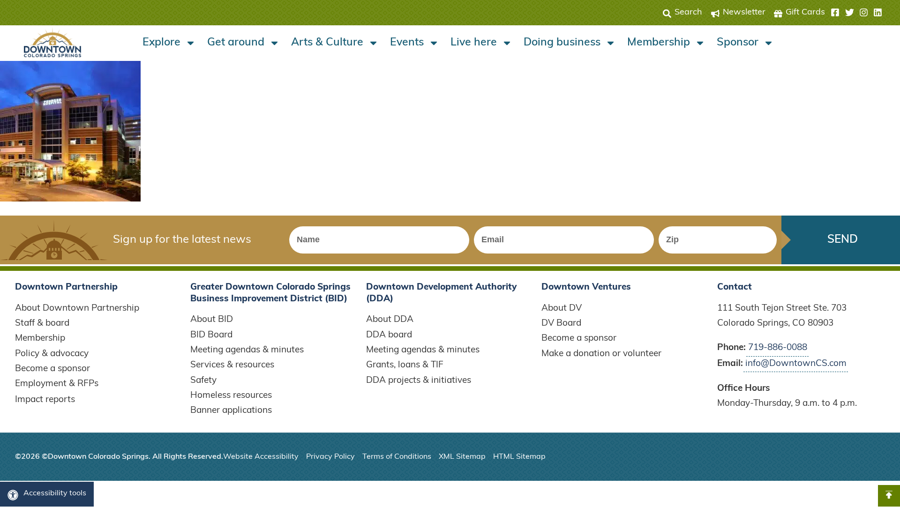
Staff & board (42, 323)
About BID (211, 319)
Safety (203, 380)
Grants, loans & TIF (404, 365)
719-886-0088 (777, 347)
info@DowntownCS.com (796, 363)
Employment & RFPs (56, 384)
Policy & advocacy (52, 354)
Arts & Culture (327, 42)
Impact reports (45, 400)
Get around (235, 42)
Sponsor (737, 42)
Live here (473, 42)
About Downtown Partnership (77, 308)
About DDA (389, 319)
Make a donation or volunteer (601, 354)
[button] (856, 13)
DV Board (561, 323)
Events (407, 42)
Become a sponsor (52, 369)
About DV (561, 308)
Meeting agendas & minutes (247, 350)
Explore (161, 42)
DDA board (389, 335)
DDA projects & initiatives (418, 380)
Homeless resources (231, 395)
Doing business (562, 42)
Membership (658, 42)
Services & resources (232, 365)
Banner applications (231, 410)
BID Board (211, 335)
